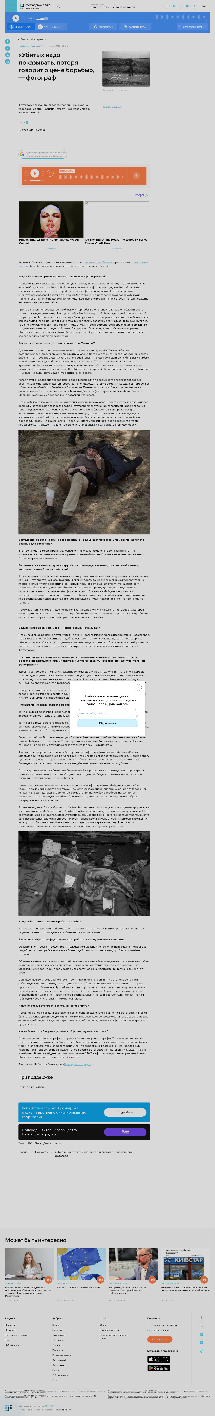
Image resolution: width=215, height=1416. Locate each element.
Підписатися (107, 723)
